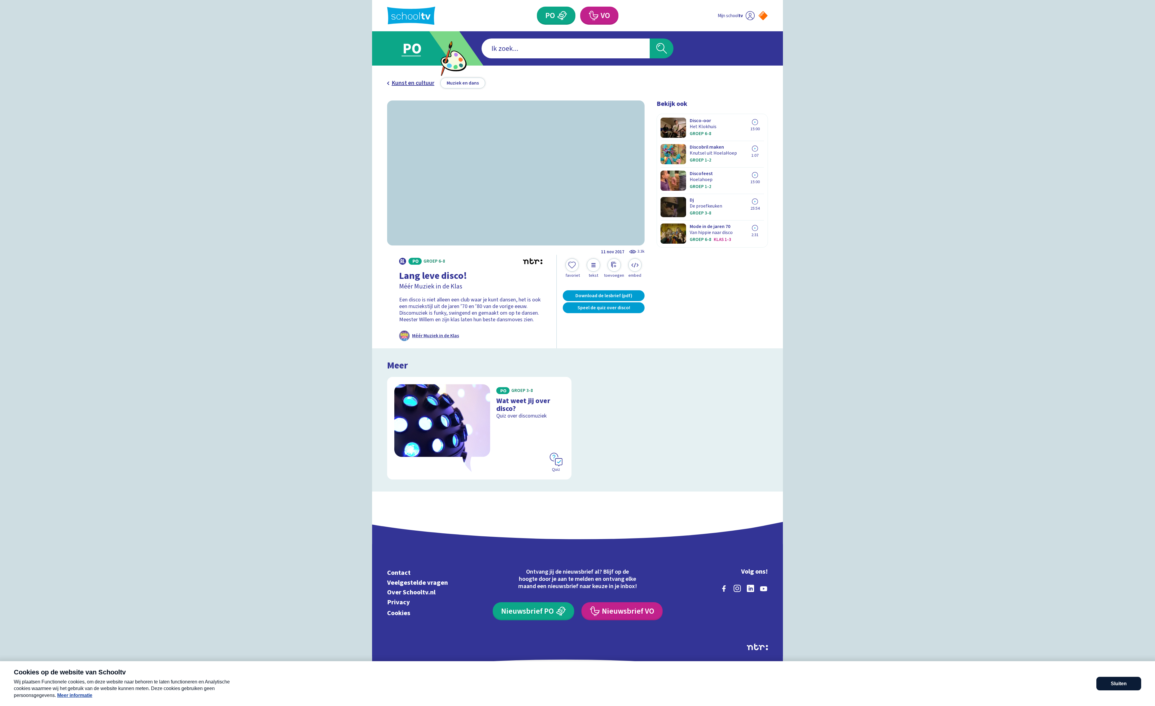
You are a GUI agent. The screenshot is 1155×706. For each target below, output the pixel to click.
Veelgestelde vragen (417, 582)
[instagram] (737, 588)
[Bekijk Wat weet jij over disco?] (479, 428)
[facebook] (724, 588)
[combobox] (566, 48)
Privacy (398, 602)
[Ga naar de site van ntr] (757, 646)
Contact (399, 573)
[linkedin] (750, 588)
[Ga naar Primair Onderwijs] (417, 48)
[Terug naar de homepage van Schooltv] (411, 16)
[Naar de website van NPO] (763, 15)
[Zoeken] (661, 48)
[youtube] (763, 588)
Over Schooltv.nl (411, 592)
